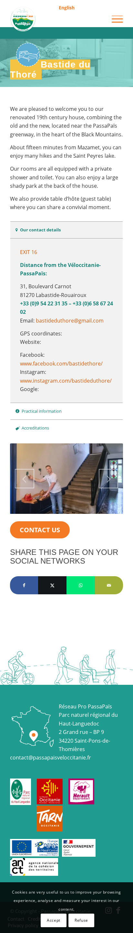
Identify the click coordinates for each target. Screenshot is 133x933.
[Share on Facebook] (24, 585)
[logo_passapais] (55, 19)
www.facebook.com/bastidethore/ (61, 363)
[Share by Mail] (109, 585)
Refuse (81, 920)
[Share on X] (52, 585)
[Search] (99, 19)
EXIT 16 (28, 252)
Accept (53, 920)
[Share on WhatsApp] (80, 585)
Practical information (42, 411)
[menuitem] (67, 8)
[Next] (108, 478)
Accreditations (35, 428)
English (67, 8)
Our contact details (40, 230)
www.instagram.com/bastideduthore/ (66, 380)
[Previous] (24, 478)
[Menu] (114, 19)
